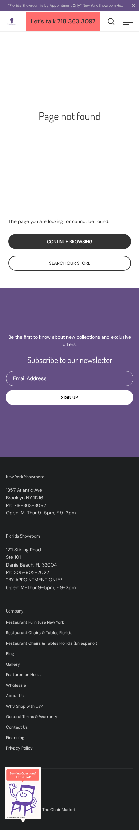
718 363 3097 (76, 21)
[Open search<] (111, 21)
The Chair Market (58, 809)
